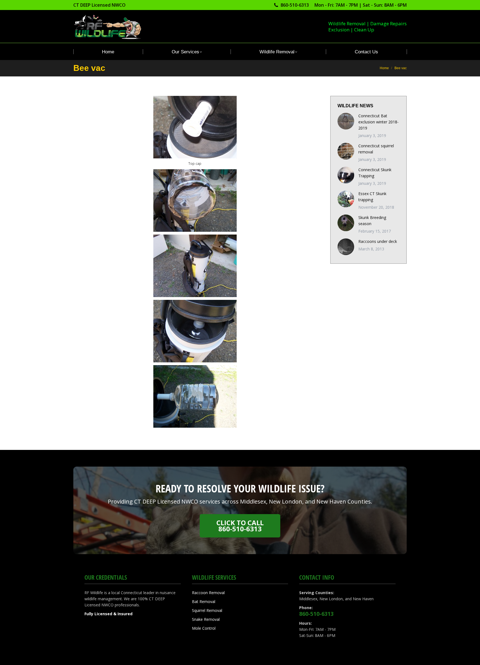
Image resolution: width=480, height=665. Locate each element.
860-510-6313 (295, 5)
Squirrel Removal (207, 610)
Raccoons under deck (377, 241)
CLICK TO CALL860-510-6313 (240, 525)
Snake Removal (206, 619)
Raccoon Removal (208, 592)
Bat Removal (203, 601)
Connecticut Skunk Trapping (374, 172)
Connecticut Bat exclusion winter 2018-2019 (378, 122)
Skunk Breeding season (372, 220)
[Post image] (346, 121)
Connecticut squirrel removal (376, 149)
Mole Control (204, 628)
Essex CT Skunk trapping (372, 196)
